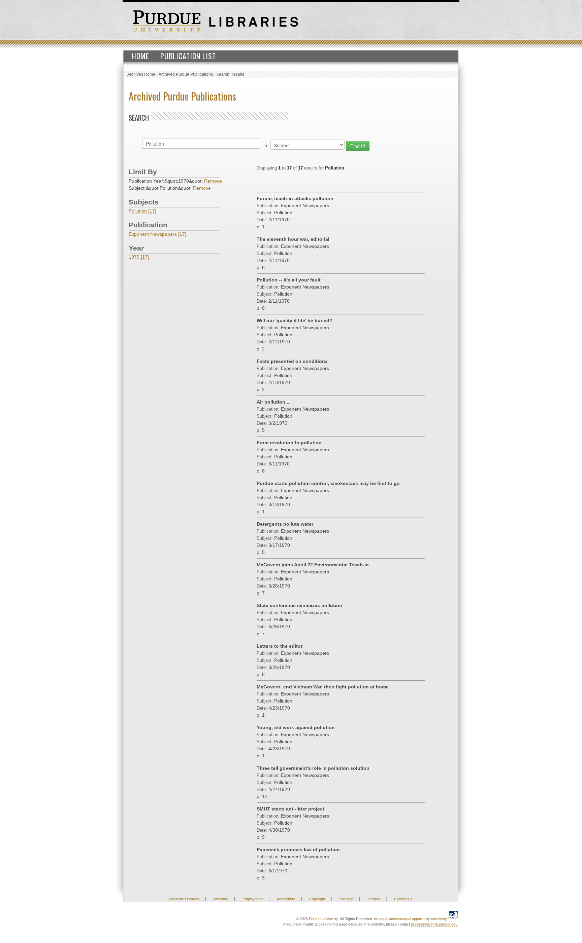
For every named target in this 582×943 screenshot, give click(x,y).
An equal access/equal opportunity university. (411, 919)
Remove (213, 181)
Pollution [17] (142, 211)
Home (140, 55)
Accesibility (286, 899)
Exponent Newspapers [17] (157, 234)
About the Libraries (183, 899)
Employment (253, 899)
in (265, 145)
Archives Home (141, 74)
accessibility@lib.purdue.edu (434, 924)
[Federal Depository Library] (453, 915)
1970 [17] (139, 257)
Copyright (317, 899)
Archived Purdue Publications (186, 74)
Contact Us (403, 899)
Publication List (188, 55)
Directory (220, 899)
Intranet (373, 899)
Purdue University (323, 919)
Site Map (346, 899)
